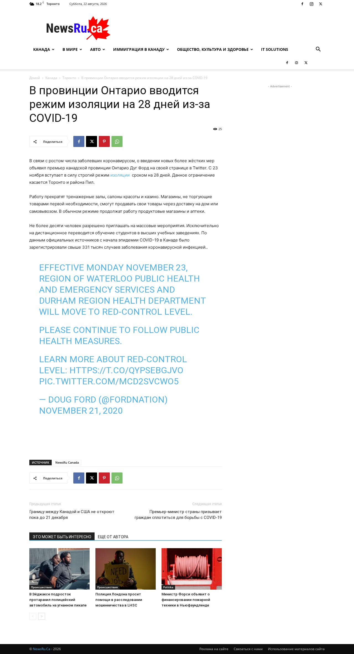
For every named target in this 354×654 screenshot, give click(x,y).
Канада (41, 49)
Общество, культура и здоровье (213, 49)
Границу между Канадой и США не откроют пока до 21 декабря (71, 514)
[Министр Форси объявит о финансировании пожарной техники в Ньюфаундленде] (192, 569)
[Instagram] (311, 4)
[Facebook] (302, 4)
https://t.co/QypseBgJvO (126, 370)
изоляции (120, 175)
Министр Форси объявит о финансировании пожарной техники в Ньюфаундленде (186, 599)
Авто (95, 49)
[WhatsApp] (117, 141)
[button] (318, 49)
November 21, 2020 (81, 410)
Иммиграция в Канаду (139, 49)
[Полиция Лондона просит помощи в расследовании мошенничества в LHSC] (125, 569)
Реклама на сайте (213, 649)
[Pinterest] (104, 141)
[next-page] (41, 616)
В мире (70, 49)
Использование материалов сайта (296, 649)
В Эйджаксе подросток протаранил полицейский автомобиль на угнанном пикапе (58, 599)
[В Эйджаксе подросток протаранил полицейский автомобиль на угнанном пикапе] (59, 569)
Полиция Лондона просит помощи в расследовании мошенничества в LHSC (118, 599)
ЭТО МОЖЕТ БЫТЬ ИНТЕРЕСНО (62, 537)
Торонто (69, 77)
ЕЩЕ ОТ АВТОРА (113, 537)
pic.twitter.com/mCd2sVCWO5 (109, 381)
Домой (34, 77)
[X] (320, 4)
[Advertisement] (224, 27)
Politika (168, 587)
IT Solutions (274, 49)
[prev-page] (32, 616)
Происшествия (41, 587)
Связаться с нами (248, 649)
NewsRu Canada (67, 462)
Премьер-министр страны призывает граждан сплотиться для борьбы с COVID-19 (178, 514)
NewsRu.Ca (41, 649)
